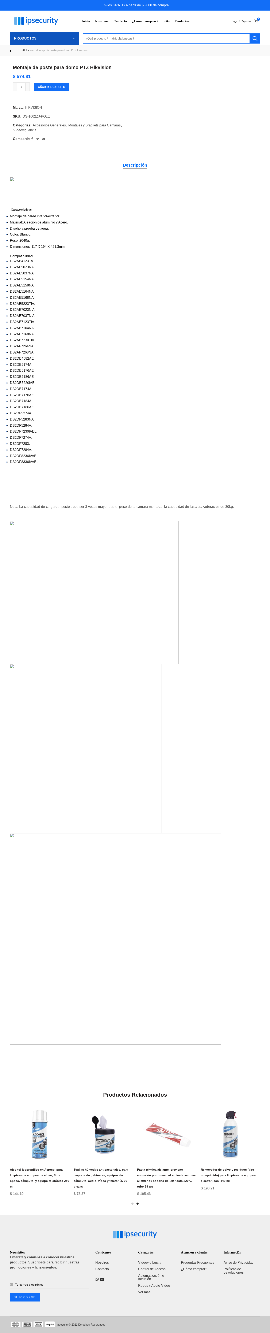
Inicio (86, 21)
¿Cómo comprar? (145, 21)
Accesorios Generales (49, 125)
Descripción (135, 165)
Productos (182, 21)
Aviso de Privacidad (239, 1262)
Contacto (120, 21)
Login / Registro (241, 21)
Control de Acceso (152, 1269)
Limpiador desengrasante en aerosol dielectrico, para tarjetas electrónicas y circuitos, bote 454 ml (221, 1175)
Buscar (255, 38)
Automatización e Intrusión (151, 1277)
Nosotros (101, 21)
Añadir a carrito (51, 87)
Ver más (144, 1292)
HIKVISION (33, 107)
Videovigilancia (24, 130)
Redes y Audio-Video (154, 1285)
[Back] (13, 50)
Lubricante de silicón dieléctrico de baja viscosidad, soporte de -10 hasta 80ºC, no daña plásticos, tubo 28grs (95, 1175)
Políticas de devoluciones (234, 1270)
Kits (166, 21)
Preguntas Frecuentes (197, 1262)
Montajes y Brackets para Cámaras (94, 125)
